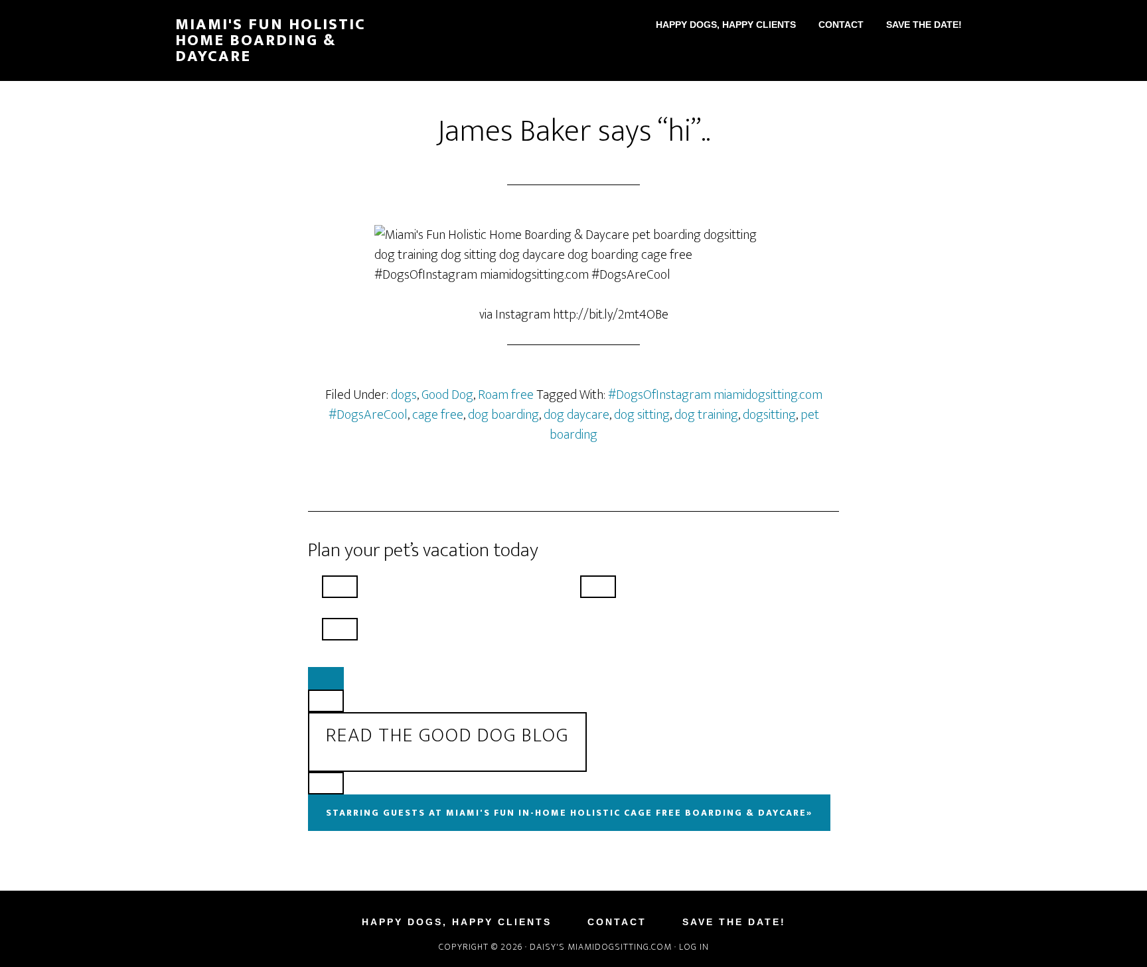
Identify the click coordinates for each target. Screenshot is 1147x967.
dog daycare (576, 415)
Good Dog (447, 395)
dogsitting (769, 415)
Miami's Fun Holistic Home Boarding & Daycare (270, 40)
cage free (437, 415)
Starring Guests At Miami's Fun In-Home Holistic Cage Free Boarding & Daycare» (569, 812)
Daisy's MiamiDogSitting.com (602, 946)
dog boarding (503, 415)
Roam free (506, 395)
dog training (706, 415)
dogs (404, 395)
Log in (694, 946)
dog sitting (642, 415)
